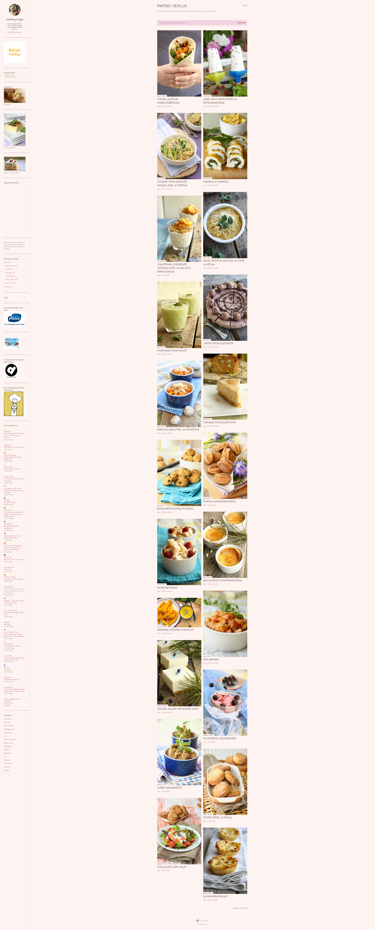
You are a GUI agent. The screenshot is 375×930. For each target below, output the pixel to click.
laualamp (6, 668)
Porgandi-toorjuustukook (219, 422)
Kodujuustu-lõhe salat (171, 867)
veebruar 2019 (11, 280)
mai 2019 (9, 269)
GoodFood (6, 750)
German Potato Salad (10, 603)
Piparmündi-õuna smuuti (172, 351)
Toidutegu (7, 500)
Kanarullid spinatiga (216, 182)
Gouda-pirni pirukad (215, 896)
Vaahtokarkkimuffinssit (11, 680)
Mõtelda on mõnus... (10, 577)
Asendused (7, 719)
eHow (5, 736)
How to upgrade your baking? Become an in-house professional (14, 635)
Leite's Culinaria (8, 587)
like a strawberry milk (10, 632)
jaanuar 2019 (10, 283)
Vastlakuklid (7, 701)
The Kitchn (7, 432)
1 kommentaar (211, 742)
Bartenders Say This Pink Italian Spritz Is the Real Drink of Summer (14, 436)
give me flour (8, 656)
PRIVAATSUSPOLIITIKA (11, 538)
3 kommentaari (211, 821)
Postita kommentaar (166, 106)
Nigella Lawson (8, 743)
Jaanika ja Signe (14, 19)
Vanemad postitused (240, 908)
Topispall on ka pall (9, 503)
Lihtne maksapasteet (169, 788)
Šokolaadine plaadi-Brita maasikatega (11, 527)
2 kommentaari (165, 275)
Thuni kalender (8, 726)
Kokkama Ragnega (9, 455)
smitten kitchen (9, 477)
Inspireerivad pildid (9, 740)
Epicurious (7, 722)
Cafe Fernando (8, 687)
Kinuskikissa (8, 678)
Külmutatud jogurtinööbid (219, 738)
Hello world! (7, 569)
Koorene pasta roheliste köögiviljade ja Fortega (172, 183)
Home (159, 11)
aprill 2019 (9, 273)
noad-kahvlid (8, 524)
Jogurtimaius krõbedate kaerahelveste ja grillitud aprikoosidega (173, 268)
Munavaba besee (167, 588)
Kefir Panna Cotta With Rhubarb (14, 447)
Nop (5, 757)
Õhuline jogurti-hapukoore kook (177, 709)
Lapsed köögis (211, 11)
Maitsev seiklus (172, 6)
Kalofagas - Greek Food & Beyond (14, 601)
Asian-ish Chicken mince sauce (13, 560)
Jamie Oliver (8, 733)
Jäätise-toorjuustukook (218, 343)
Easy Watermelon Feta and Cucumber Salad (12, 647)
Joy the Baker (8, 644)
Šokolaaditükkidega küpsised (175, 509)
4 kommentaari (211, 505)
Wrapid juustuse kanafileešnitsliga (168, 101)
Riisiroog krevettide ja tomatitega (178, 430)
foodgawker (7, 445)
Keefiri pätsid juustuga (217, 818)
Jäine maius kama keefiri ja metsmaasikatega (220, 101)
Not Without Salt (9, 567)
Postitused (10, 75)
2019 (6, 263)
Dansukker (7, 767)
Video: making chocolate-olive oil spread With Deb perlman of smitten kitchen (13, 514)
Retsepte (6, 770)
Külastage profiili (14, 33)
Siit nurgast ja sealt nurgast (12, 489)
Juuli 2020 (7, 670)
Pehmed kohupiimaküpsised (219, 502)
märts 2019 (10, 276)
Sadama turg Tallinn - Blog (12, 536)
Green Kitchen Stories (10, 611)
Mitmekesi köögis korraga (12, 699)
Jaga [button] (158, 106)
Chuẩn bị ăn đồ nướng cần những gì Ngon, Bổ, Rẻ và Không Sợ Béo (14, 690)
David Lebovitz (8, 510)
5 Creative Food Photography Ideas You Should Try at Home (14, 659)
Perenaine (7, 760)
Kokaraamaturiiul (198, 11)
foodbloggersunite (9, 729)
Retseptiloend (185, 11)
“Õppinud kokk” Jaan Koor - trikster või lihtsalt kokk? (12, 549)
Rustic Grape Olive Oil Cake (12, 469)
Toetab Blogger (204, 920)
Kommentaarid (11, 77)
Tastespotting (8, 746)
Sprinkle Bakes (8, 467)
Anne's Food (7, 558)
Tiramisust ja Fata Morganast (13, 546)
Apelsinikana (211, 660)
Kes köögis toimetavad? (170, 11)
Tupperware (7, 753)
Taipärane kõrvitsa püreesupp (175, 630)
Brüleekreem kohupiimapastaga (222, 580)
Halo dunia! (7, 625)
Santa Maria (7, 764)
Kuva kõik (242, 23)
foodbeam (7, 623)
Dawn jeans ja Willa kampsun (13, 579)
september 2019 (11, 266)
